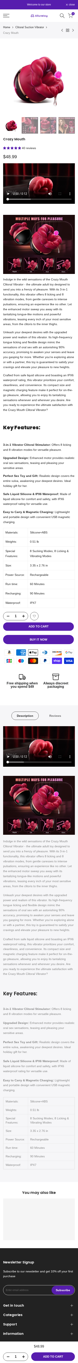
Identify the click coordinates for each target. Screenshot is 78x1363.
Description (25, 715)
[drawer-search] (62, 15)
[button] (12, 148)
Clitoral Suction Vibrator (29, 27)
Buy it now (38, 639)
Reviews (55, 715)
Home (6, 27)
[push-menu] (6, 15)
